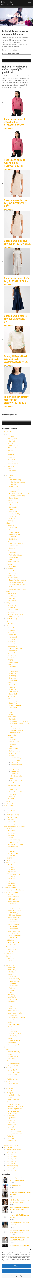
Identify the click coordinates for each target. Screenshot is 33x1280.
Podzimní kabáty (14, 516)
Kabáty (9, 505)
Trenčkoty (10, 521)
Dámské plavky (10, 466)
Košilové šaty (9, 1061)
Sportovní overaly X (11, 1163)
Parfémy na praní (12, 824)
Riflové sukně (11, 639)
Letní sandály (13, 1031)
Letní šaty (10, 623)
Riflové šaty (9, 1090)
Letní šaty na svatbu (13, 1111)
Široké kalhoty (13, 539)
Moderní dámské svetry (16, 705)
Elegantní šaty (11, 1118)
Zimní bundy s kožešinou (18, 482)
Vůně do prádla (10, 819)
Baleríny (9, 1006)
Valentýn (8, 881)
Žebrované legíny (14, 559)
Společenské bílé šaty (13, 1052)
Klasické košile (15, 771)
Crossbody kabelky (14, 979)
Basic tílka (12, 851)
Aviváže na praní (12, 821)
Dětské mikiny (13, 944)
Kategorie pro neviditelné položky (15, 890)
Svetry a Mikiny (10, 657)
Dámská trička (11, 717)
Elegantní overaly (12, 607)
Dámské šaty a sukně (13, 917)
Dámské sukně (13, 922)
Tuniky (11, 778)
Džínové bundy (13, 484)
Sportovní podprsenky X (12, 1166)
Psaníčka (11, 990)
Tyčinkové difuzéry (12, 817)
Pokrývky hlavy (11, 949)
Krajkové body (11, 441)
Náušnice (10, 963)
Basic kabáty (11, 831)
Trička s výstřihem (14, 733)
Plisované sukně (12, 637)
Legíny (9, 550)
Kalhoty (8, 523)
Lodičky (9, 1027)
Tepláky (9, 564)
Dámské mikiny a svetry (14, 910)
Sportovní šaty (10, 1138)
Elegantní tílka (13, 790)
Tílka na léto (12, 794)
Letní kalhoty (12, 537)
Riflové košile (14, 774)
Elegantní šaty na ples (13, 1095)
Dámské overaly (13, 933)
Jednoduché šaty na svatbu (15, 1106)
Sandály (9, 1029)
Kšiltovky (11, 951)
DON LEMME (9, 858)
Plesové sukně (11, 635)
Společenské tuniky (16, 780)
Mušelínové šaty (12, 1074)
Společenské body (12, 445)
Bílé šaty (8, 1049)
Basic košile (12, 849)
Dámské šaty (13, 919)
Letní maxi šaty (11, 1086)
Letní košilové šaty (12, 1065)
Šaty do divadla (11, 1125)
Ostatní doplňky (11, 997)
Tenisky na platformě (15, 1040)
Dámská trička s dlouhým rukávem (19, 721)
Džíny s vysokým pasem (16, 543)
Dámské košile (13, 904)
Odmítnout (16, 1271)
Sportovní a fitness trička (16, 730)
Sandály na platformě (15, 1033)
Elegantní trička (13, 726)
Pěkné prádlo (6, 2)
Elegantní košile (15, 769)
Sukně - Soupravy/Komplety (15, 648)
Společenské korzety (15, 751)
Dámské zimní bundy (15, 480)
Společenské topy (14, 742)
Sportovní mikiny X (11, 1161)
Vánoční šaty (11, 885)
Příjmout (16, 1266)
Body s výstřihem (12, 439)
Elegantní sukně (11, 630)
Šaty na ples (9, 1093)
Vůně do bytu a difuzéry (12, 815)
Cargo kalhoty (13, 528)
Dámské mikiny (13, 913)
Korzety (9, 746)
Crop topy (10, 714)
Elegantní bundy (13, 486)
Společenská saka (12, 464)
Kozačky (9, 1022)
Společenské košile (16, 776)
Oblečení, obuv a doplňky (11, 892)
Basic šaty (10, 837)
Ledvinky (9, 992)
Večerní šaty (11, 1136)
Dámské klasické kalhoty (16, 908)
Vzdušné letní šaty (12, 1079)
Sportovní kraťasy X (11, 1156)
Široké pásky (12, 972)
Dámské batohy (11, 967)
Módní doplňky (10, 947)
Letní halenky (14, 762)
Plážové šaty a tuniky (13, 1077)
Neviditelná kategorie (10, 888)
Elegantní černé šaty (13, 1056)
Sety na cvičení (11, 575)
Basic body (10, 436)
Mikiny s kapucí (13, 676)
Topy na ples (12, 744)
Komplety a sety (10, 568)
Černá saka (10, 455)
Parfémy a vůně (10, 810)
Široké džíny (12, 548)
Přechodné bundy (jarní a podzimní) (19, 493)
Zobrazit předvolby (16, 1276)
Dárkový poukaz (8, 803)
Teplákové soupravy (13, 578)
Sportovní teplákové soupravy (17, 589)
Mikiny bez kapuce (14, 671)
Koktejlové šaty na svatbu (14, 1109)
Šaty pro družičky (12, 1113)
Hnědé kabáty (13, 511)
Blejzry (9, 452)
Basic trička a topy (12, 847)
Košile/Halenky (11, 753)
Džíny (8, 541)
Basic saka (10, 835)
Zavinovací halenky (16, 764)
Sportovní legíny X (11, 1159)
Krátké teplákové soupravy (16, 582)
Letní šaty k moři (12, 1070)
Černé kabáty (13, 507)
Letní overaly (11, 612)
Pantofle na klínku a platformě (17, 1017)
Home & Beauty (8, 805)
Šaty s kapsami (11, 1140)
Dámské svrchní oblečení (14, 935)
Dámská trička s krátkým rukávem (19, 723)
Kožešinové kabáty (14, 514)
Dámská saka (9, 450)
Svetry (9, 698)
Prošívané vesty (13, 502)
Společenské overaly (13, 616)
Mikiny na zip (12, 673)
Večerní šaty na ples (13, 1100)
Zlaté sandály (13, 1036)
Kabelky (9, 974)
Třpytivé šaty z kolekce (14, 874)
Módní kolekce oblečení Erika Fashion (14, 826)
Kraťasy (8, 591)
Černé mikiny (13, 667)
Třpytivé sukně (11, 876)
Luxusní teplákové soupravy (17, 584)
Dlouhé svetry (13, 701)
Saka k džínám (11, 459)
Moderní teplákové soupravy (17, 587)
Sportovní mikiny (14, 680)
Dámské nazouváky (12, 1011)
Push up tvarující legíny (15, 555)
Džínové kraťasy (11, 594)
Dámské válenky (12, 1020)
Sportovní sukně (12, 646)
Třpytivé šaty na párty (15, 1134)
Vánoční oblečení (10, 883)
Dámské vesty (11, 500)
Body (7, 434)
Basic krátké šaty (14, 842)
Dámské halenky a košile (14, 901)
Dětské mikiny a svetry (13, 942)
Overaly (8, 603)
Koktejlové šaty (11, 1120)
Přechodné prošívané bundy (17, 496)
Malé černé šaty (12, 1058)
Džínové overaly (11, 605)
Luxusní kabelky (13, 986)
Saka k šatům (11, 461)
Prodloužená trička (14, 728)
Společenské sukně (13, 644)
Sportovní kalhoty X (11, 1154)
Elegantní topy (11, 737)
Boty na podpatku (12, 1008)
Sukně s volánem (12, 651)
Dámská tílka (13, 899)
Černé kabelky (13, 976)
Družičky (8, 860)
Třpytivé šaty (11, 1129)
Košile (11, 767)
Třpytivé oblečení (10, 865)
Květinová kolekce (11, 862)
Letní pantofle (13, 1015)
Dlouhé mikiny (13, 669)
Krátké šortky (11, 598)
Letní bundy (12, 491)
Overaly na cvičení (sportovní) (15, 614)
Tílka (8, 787)
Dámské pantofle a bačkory (15, 1013)
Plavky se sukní (11, 473)
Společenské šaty (11, 1115)
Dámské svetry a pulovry (16, 915)
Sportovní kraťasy (12, 600)
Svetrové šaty (11, 696)
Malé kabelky (12, 988)
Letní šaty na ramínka (13, 1072)
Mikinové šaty (9, 1088)
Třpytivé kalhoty (11, 869)
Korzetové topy (13, 749)
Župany (8, 801)
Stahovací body (11, 448)
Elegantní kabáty (14, 509)
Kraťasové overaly (12, 610)
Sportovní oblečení (9, 1147)
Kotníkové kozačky (14, 1024)
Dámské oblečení (9, 432)
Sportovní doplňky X (11, 1152)
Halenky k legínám (16, 760)
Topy (7, 710)
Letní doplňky (11, 995)
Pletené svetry (13, 707)
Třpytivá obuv (11, 867)
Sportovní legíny (13, 557)
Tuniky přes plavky (16, 783)
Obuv (7, 1004)
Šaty (7, 621)
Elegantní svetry (13, 703)
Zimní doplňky (11, 1001)
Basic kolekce (9, 828)
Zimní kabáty (12, 518)
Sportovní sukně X (11, 1170)
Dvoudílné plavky (12, 471)
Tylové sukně (11, 653)
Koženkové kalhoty (14, 534)
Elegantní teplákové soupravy (17, 580)
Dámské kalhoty (12, 525)
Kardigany (10, 660)
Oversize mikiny (13, 678)
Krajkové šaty (11, 1122)
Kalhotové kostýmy (12, 571)
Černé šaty (9, 1054)
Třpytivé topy (11, 878)
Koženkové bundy (14, 489)
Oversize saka (11, 457)
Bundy (9, 477)
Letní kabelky (13, 983)
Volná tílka (12, 796)
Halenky (11, 755)
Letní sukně (10, 632)
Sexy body (10, 443)
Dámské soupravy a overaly (15, 931)
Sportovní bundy (13, 498)
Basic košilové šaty (14, 840)
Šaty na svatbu (10, 1102)
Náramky (9, 960)
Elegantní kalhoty (14, 532)
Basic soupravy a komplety (15, 844)
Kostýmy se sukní (12, 573)
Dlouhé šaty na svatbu (13, 1104)
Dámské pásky (11, 970)
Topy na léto (10, 799)
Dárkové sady (9, 808)
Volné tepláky (13, 566)
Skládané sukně (11, 641)
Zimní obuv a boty (12, 1043)
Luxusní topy (12, 739)
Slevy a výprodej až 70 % (11, 1145)
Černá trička (12, 719)
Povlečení (8, 812)
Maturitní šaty (11, 1097)
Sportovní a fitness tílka (16, 792)
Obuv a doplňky (8, 954)
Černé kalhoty (13, 530)
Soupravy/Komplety (13, 562)
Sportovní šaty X (10, 1168)
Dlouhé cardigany (14, 662)
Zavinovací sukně (12, 655)
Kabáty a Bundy (10, 475)
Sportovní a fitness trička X (13, 1150)
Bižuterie (8, 956)
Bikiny (9, 468)
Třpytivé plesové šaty (15, 1131)
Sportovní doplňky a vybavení (14, 1045)
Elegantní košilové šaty (13, 1063)
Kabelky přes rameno (15, 981)
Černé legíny (12, 553)
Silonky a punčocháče (13, 999)
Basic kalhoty (11, 833)
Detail (11, 129)
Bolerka (9, 712)
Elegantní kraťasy (12, 596)
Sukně (7, 625)
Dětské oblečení (10, 940)
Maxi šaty (8, 1081)
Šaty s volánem (11, 1127)
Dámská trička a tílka (13, 897)
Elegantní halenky (16, 758)
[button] (30, 1249)
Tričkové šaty (11, 1143)
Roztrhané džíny (13, 546)
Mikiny (9, 664)
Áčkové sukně (11, 628)
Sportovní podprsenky (13, 785)
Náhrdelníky (10, 958)
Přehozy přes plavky (11, 619)
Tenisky (9, 1038)
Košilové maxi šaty (12, 1083)
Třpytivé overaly (11, 872)
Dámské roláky (11, 735)
